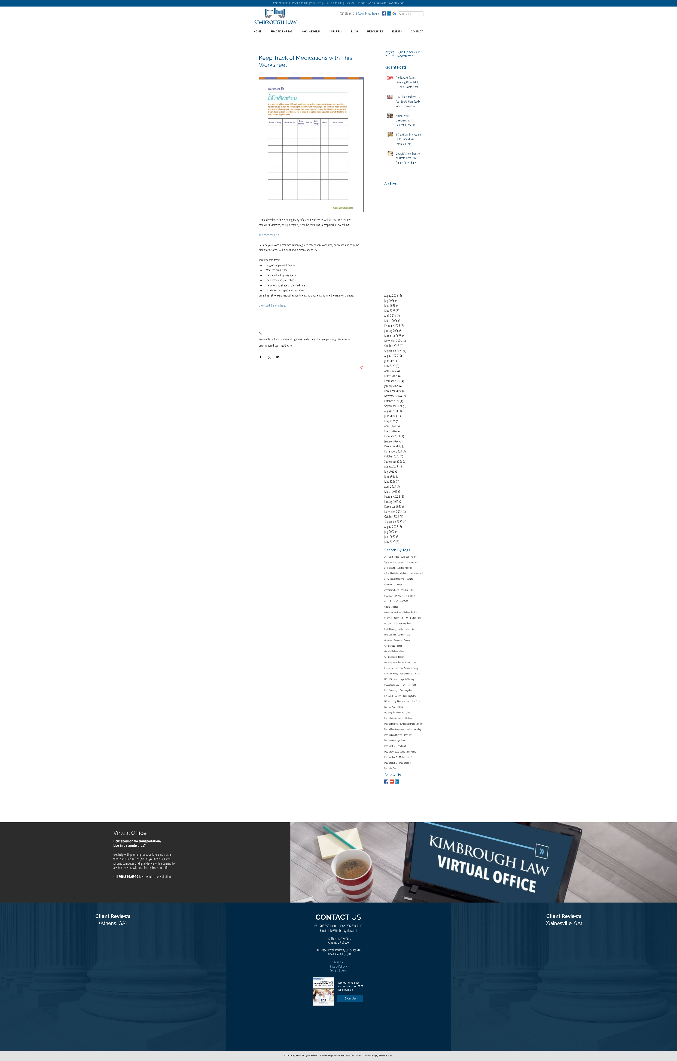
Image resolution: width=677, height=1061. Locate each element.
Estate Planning (390, 629)
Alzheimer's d (389, 584)
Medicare (408, 734)
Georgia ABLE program (393, 645)
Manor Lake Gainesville (393, 718)
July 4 (403, 684)
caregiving (286, 339)
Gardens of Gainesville (393, 640)
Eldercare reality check (402, 623)
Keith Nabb (411, 684)
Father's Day (409, 629)
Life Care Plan (389, 707)
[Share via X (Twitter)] (269, 357)
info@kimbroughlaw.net (367, 13)
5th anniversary (411, 562)
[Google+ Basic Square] (392, 781)
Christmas (388, 617)
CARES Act (388, 601)
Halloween (388, 668)
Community (398, 617)
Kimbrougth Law (409, 696)
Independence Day (391, 684)
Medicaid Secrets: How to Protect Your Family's (403, 723)
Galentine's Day (404, 634)
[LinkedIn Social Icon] (389, 13)
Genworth (408, 640)
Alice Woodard (417, 573)
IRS (385, 679)
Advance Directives (405, 567)
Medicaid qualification (393, 734)
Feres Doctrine (390, 634)
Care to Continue (391, 606)
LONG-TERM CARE (396, 3)
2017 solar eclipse (391, 556)
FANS (400, 629)
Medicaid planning (413, 729)
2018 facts (405, 556)
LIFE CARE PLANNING (366, 3)
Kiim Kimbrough (391, 690)
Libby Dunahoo (417, 701)
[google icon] (394, 13)
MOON (400, 707)
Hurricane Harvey (391, 673)
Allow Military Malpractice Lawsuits (398, 578)
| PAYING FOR (381, 3)
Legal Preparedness (401, 701)
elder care (309, 339)
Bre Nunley (410, 595)
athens (275, 339)
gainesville (264, 339)
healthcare (286, 345)
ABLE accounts (389, 567)
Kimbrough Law (406, 690)
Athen (399, 584)
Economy (387, 623)
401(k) (414, 556)
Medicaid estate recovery (394, 729)
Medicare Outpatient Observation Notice (400, 751)
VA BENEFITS (316, 3)
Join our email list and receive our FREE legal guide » (350, 986)
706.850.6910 (128, 876)
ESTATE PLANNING (300, 3)
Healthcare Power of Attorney (406, 668)
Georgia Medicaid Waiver (394, 651)
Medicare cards (405, 762)
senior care (344, 339)
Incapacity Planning (406, 679)
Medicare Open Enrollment (395, 746)
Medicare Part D (390, 762)
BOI (411, 590)
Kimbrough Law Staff (392, 696)
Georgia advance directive (394, 656)
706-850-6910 (328, 925)
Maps (337, 962)
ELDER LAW (349, 3)
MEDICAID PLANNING (333, 3)
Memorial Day (390, 768)
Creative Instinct (346, 1055)
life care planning (326, 339)
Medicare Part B (405, 757)
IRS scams (393, 679)
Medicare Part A (390, 757)
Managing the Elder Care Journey (397, 712)
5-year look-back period (393, 562)
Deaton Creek (415, 617)
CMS (396, 601)
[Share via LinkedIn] (277, 357)
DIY (406, 617)
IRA (419, 673)
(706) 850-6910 (346, 13)
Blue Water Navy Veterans (394, 595)
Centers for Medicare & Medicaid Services (400, 612)
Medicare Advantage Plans (394, 740)
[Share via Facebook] (260, 357)
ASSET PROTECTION (282, 3)
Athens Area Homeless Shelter (396, 590)
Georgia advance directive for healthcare (400, 662)
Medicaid (408, 718)
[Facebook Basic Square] (384, 13)
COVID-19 (404, 601)
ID (415, 673)
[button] (375, 31)
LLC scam (388, 701)
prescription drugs (268, 345)
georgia (298, 339)
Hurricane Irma (406, 673)
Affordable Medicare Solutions (396, 573)
